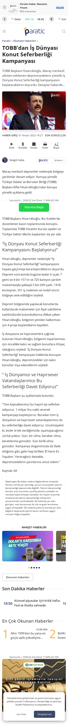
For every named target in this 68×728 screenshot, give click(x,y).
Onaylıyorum (44, 714)
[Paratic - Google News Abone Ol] (51, 161)
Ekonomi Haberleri (24, 41)
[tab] (29, 567)
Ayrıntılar (21, 714)
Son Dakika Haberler (23, 589)
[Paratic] (34, 31)
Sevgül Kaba (16, 160)
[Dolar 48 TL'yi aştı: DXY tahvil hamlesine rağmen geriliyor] (27, 546)
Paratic (6, 41)
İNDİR (60, 8)
